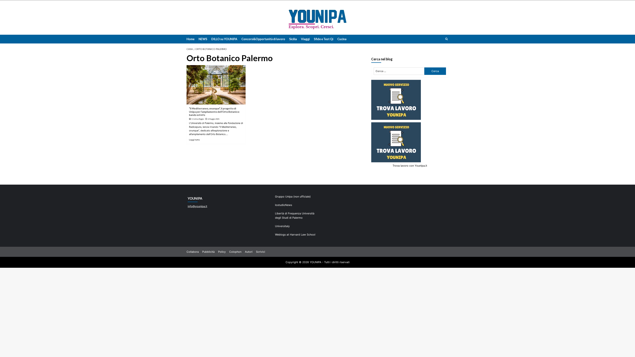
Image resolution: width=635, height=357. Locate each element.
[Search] (446, 39)
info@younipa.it (197, 206)
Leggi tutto (194, 140)
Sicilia (293, 39)
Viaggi (305, 39)
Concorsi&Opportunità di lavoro (263, 39)
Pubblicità (208, 251)
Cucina (341, 39)
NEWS (203, 39)
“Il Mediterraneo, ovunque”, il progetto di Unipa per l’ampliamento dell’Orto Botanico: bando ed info (214, 111)
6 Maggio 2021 (213, 119)
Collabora (193, 251)
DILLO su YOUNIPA (224, 39)
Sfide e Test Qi (323, 39)
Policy (222, 251)
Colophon (235, 251)
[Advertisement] (317, 292)
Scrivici (260, 251)
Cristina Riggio (197, 119)
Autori (249, 251)
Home (190, 39)
